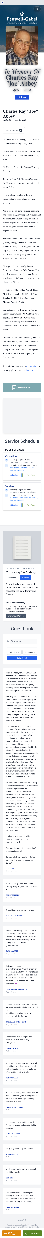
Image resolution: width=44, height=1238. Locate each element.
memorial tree (32, 366)
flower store (30, 370)
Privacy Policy (15, 1227)
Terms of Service (28, 1227)
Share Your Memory (16, 616)
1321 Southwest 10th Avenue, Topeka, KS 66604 (22, 469)
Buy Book (25, 577)
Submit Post (22, 658)
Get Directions (13, 475)
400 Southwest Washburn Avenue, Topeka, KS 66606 (24, 498)
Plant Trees (31, 475)
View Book (12, 577)
